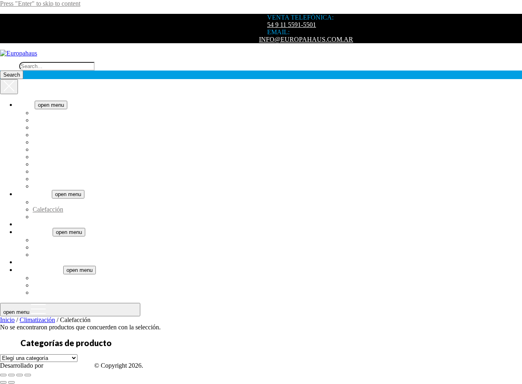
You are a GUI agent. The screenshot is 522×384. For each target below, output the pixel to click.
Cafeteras (45, 120)
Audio (24, 261)
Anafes (42, 112)
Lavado (42, 171)
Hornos (42, 164)
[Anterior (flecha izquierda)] (3, 382)
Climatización (34, 193)
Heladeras (45, 156)
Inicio (7, 319)
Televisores (30, 224)
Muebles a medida (39, 269)
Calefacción (48, 209)
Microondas (48, 178)
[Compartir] (19, 375)
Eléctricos (45, 239)
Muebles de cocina (57, 285)
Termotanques (34, 231)
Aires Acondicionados (61, 202)
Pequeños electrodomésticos (69, 186)
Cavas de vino (51, 134)
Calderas (44, 254)
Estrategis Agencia (69, 365)
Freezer (42, 149)
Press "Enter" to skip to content (40, 3)
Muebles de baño (55, 277)
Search (9, 65)
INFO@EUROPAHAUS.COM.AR (306, 39)
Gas (38, 247)
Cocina (25, 104)
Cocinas (43, 142)
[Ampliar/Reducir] (3, 375)
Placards (43, 292)
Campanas (46, 127)
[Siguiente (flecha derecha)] (11, 382)
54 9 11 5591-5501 (291, 24)
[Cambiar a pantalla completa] (11, 375)
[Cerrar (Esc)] (27, 375)
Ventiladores (48, 216)
